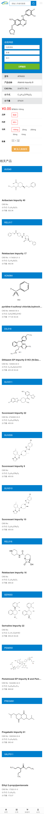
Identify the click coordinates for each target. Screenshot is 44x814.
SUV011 (8, 381)
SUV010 (8, 488)
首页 (6, 812)
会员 (38, 812)
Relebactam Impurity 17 (14, 253)
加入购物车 (21, 148)
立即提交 (22, 66)
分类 (16, 812)
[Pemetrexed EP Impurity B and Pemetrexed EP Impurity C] (22, 663)
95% (14, 122)
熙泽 (14, 115)
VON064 (8, 275)
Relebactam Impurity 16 (14, 572)
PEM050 (8, 647)
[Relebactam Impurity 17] (22, 237)
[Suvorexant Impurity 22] (22, 397)
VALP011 (8, 754)
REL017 (8, 222)
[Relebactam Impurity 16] (22, 556)
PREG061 (9, 700)
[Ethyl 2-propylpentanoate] (22, 769)
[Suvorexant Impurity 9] (22, 450)
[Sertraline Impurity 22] (22, 610)
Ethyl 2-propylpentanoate (15, 785)
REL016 (8, 541)
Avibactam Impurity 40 (13, 200)
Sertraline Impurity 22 (13, 625)
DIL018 (7, 328)
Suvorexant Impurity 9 (13, 466)
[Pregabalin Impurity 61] (22, 716)
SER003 (8, 594)
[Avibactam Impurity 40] (22, 184)
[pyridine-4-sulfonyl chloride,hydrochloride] (22, 291)
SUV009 (8, 435)
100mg (15, 129)
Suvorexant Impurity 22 (14, 413)
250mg (33, 129)
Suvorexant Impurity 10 (14, 519)
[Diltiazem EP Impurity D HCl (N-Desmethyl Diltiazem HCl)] (22, 344)
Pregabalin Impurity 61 (13, 732)
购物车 (27, 812)
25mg (24, 129)
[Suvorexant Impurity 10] (22, 503)
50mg (15, 134)
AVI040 (7, 169)
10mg (23, 134)
